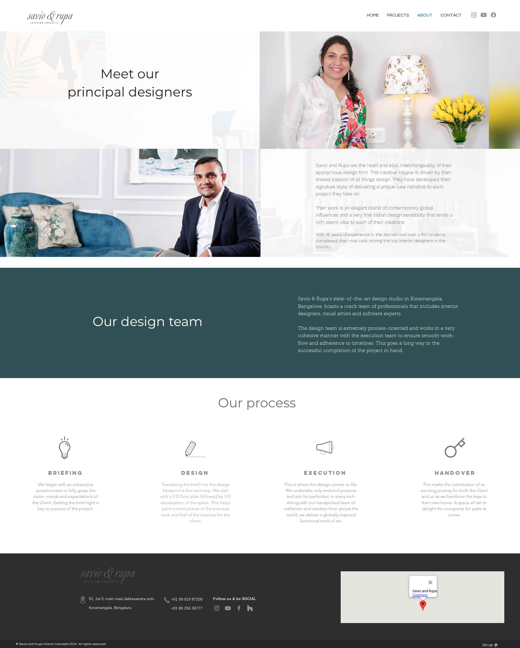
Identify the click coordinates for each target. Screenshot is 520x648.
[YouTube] (227, 608)
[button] (451, 15)
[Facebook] (493, 14)
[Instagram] (473, 14)
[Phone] (167, 600)
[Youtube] (483, 14)
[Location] (82, 600)
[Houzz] (249, 608)
